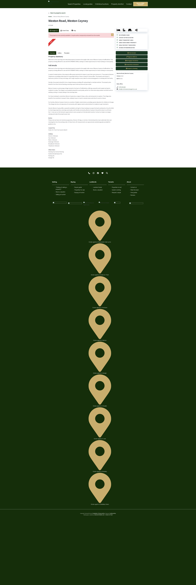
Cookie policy (112, 513)
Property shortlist (117, 4)
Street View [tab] (65, 30)
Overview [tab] (52, 53)
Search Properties (74, 4)
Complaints (95, 513)
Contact (129, 4)
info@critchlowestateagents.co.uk (128, 89)
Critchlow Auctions (102, 4)
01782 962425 (122, 87)
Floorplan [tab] (66, 53)
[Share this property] (136, 30)
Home (50, 16)
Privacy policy (101, 513)
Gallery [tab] (59, 53)
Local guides (87, 4)
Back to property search (58, 13)
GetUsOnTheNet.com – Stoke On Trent (103, 514)
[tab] (53, 30)
